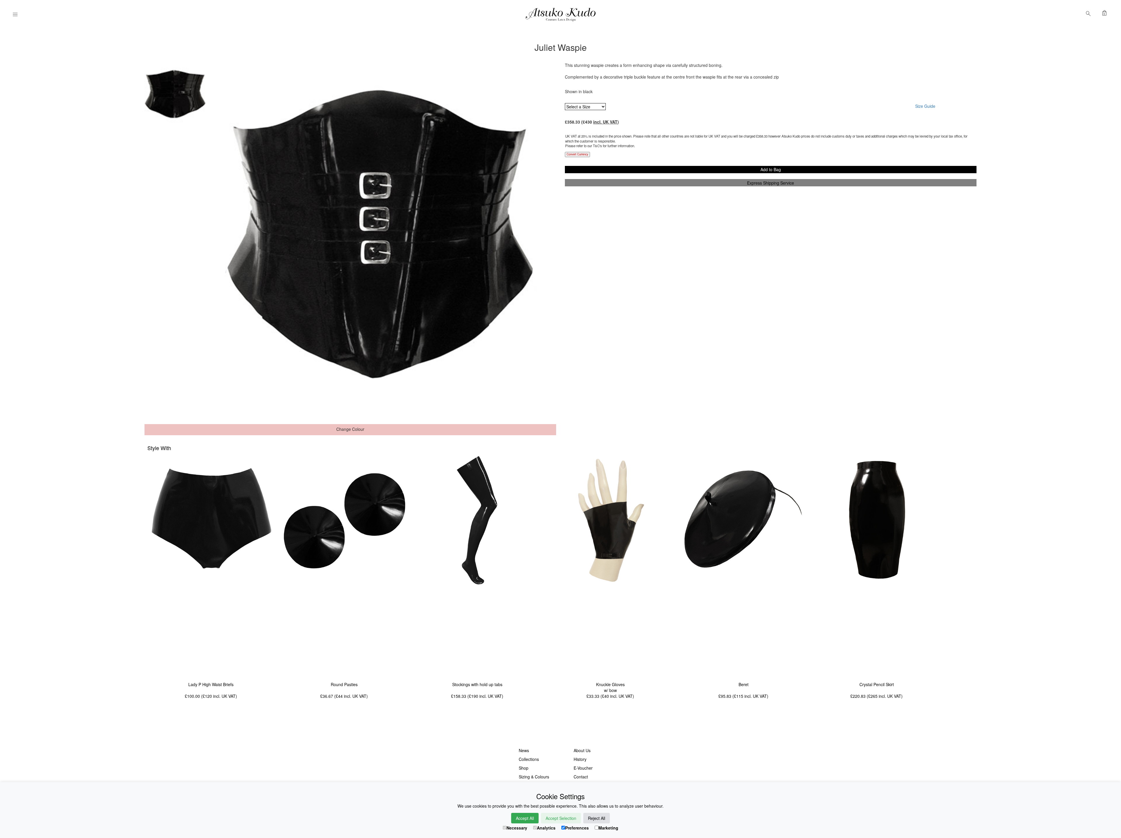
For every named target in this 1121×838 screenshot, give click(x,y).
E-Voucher (583, 768)
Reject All (596, 818)
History (580, 759)
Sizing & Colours (534, 777)
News (524, 750)
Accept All (525, 818)
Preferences (577, 828)
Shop (523, 768)
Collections (529, 759)
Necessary (516, 828)
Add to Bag (770, 169)
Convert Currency (577, 154)
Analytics (546, 828)
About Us (582, 750)
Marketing (608, 828)
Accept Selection (561, 818)
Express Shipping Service (770, 183)
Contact (581, 777)
